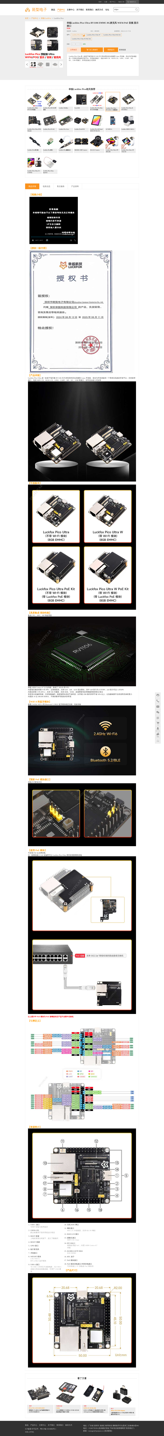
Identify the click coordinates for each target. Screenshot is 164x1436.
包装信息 (46, 186)
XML (27, 1432)
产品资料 (75, 186)
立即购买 (73, 50)
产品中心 (61, 10)
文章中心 (71, 10)
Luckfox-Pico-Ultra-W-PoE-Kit (81, 39)
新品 (53, 10)
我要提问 (111, 50)
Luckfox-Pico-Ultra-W (93, 35)
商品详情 (32, 186)
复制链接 (122, 50)
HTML (31, 1432)
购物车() (133, 2)
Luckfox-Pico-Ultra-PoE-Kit (112, 35)
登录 (100, 2)
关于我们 (80, 10)
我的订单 (121, 2)
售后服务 (61, 186)
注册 (105, 2)
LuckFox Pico (59, 18)
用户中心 (113, 2)
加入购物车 (93, 50)
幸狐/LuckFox (46, 18)
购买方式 (99, 10)
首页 (26, 18)
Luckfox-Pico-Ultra (78, 35)
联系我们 (89, 10)
